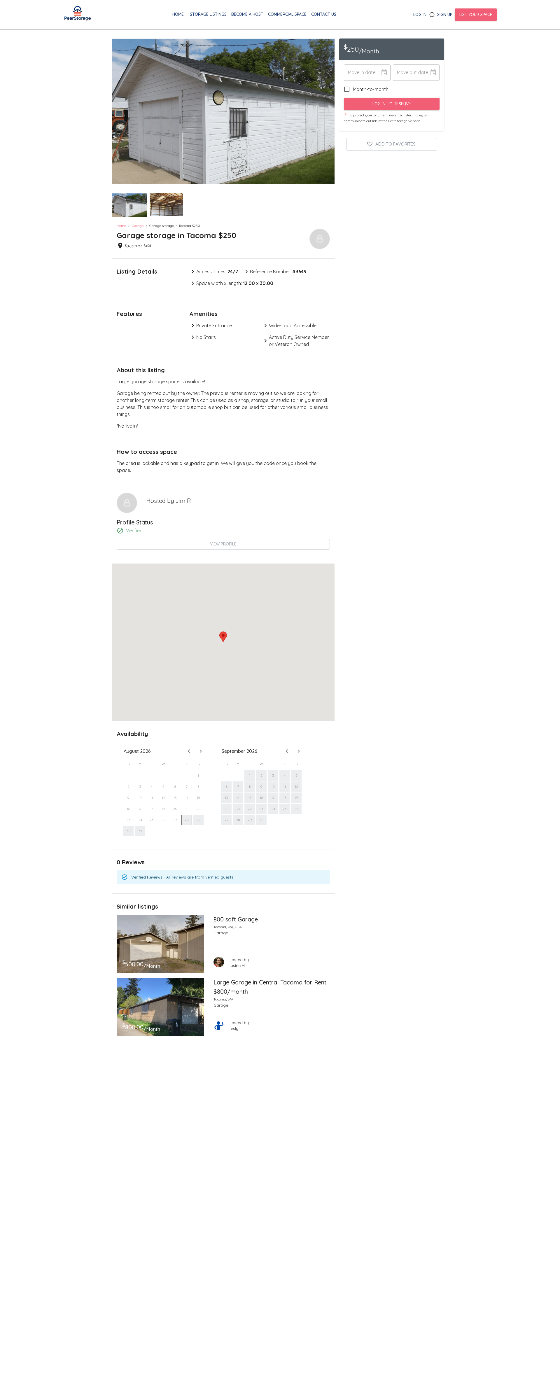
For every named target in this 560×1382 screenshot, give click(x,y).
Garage (138, 225)
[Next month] (200, 751)
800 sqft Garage (236, 919)
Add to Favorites (395, 144)
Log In (419, 14)
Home (121, 225)
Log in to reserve (391, 103)
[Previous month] (189, 751)
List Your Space (475, 14)
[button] (129, 205)
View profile (223, 544)
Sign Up (444, 14)
